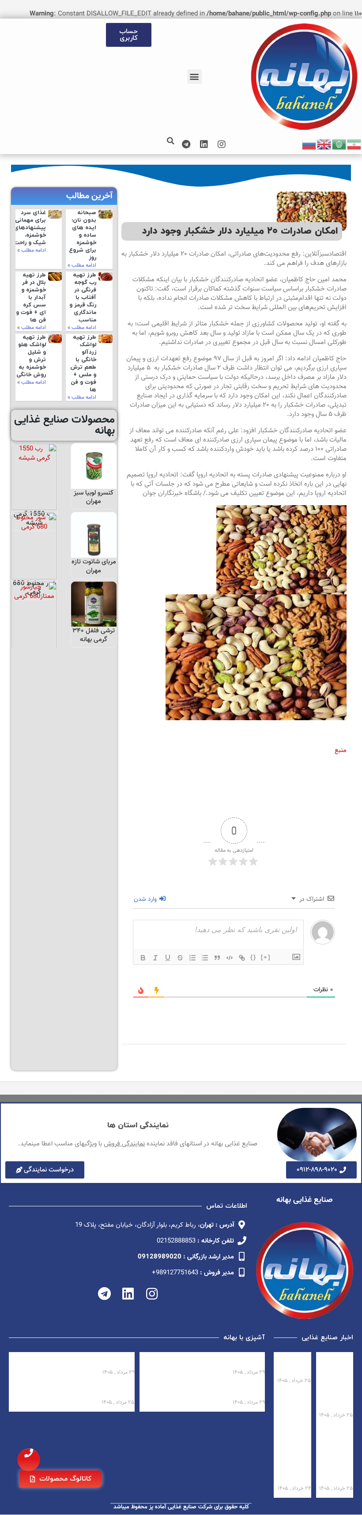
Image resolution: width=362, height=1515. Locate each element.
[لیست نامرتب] (205, 957)
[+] (266, 957)
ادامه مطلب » (82, 265)
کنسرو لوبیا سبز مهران (93, 497)
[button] (194, 76)
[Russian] (309, 145)
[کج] (155, 957)
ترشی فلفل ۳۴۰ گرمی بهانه (93, 635)
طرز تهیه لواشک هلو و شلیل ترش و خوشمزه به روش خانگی (31, 355)
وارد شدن (146, 899)
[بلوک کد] (229, 957)
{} (253, 957)
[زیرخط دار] (168, 957)
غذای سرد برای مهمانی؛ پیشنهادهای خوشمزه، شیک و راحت (30, 228)
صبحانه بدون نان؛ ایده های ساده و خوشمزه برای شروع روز (82, 235)
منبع (341, 750)
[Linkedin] (204, 144)
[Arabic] (339, 145)
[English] (324, 145)
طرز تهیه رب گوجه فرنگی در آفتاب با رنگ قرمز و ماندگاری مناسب (82, 297)
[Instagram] (221, 144)
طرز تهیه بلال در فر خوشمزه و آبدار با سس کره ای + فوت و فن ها (31, 297)
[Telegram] (186, 144)
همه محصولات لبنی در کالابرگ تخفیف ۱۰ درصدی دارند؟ (339, 1382)
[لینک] (242, 957)
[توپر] (143, 957)
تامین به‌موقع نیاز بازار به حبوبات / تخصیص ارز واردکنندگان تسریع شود (293, 1454)
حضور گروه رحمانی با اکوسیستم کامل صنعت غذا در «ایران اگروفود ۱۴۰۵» (335, 1454)
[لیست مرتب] (192, 957)
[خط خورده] (180, 957)
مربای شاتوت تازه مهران (94, 566)
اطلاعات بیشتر (93, 479)
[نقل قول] (217, 957)
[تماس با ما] (29, 1460)
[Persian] (354, 145)
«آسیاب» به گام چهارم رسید (294, 1365)
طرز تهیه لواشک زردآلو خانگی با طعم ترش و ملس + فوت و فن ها (83, 363)
